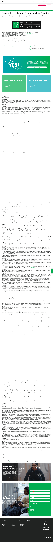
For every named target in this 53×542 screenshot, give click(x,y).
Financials (12, 526)
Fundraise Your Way (21, 528)
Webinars (3, 526)
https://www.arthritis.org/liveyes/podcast (13, 461)
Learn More (6, 476)
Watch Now (6, 86)
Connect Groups (46, 1)
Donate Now (49, 5)
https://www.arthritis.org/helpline (35, 365)
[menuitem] (4, 5)
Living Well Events (21, 525)
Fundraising (3, 525)
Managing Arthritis (9, 5)
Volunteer (3, 528)
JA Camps (20, 523)
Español (12, 531)
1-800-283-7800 (32, 523)
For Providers (30, 5)
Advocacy (25, 4)
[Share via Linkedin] (48, 537)
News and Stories (13, 527)
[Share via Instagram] (46, 537)
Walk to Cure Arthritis (21, 527)
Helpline (28, 523)
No (30, 506)
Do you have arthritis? (33, 503)
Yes (30, 504)
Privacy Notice (13, 528)
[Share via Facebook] (44, 537)
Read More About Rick (30, 49)
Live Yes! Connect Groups (5, 523)
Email (30, 494)
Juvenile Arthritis (16, 5)
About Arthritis (4, 5)
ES (51, 1)
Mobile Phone (32, 497)
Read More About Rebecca (30, 46)
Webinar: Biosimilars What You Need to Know (8, 46)
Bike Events (20, 526)
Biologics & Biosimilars (5, 45)
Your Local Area (41, 1)
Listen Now (31, 86)
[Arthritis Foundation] (3, 2)
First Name (31, 488)
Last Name (31, 491)
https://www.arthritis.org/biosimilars (30, 267)
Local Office (3, 524)
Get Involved (35, 5)
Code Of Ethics (13, 525)
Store (3, 527)
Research (20, 4)
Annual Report (13, 523)
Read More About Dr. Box (30, 33)
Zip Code (31, 500)
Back (4, 8)
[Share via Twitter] (50, 537)
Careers (12, 524)
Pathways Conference (21, 524)
